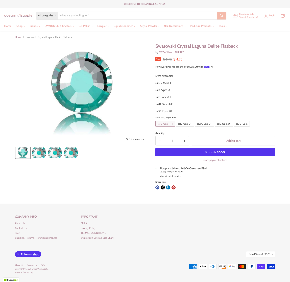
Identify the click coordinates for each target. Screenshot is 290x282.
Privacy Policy (88, 228)
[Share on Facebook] (157, 187)
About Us (20, 223)
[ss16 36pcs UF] (224, 127)
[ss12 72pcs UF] (185, 127)
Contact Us (21, 228)
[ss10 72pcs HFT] (165, 127)
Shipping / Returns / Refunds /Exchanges (36, 237)
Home (7, 26)
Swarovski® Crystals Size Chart (97, 237)
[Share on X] (163, 187)
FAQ (17, 232)
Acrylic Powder (149, 26)
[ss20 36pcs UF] (205, 127)
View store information (170, 176)
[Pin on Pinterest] (174, 187)
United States (259, 254)
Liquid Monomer (123, 26)
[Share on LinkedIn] (168, 187)
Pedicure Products (201, 26)
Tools (222, 26)
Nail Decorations (174, 26)
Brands (34, 26)
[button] (22, 153)
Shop (19, 26)
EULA (84, 223)
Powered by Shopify (24, 272)
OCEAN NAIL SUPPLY (171, 52)
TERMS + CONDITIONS (93, 232)
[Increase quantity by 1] (184, 140)
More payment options (215, 160)
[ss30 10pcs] (242, 127)
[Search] (221, 15)
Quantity (160, 133)
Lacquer (102, 26)
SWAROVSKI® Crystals (58, 26)
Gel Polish (85, 26)
